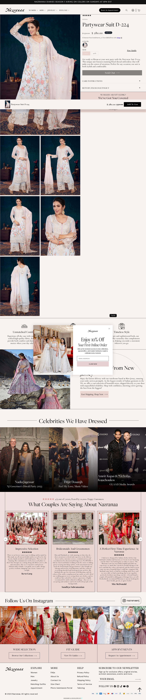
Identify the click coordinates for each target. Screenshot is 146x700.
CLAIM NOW (93, 364)
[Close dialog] (109, 328)
